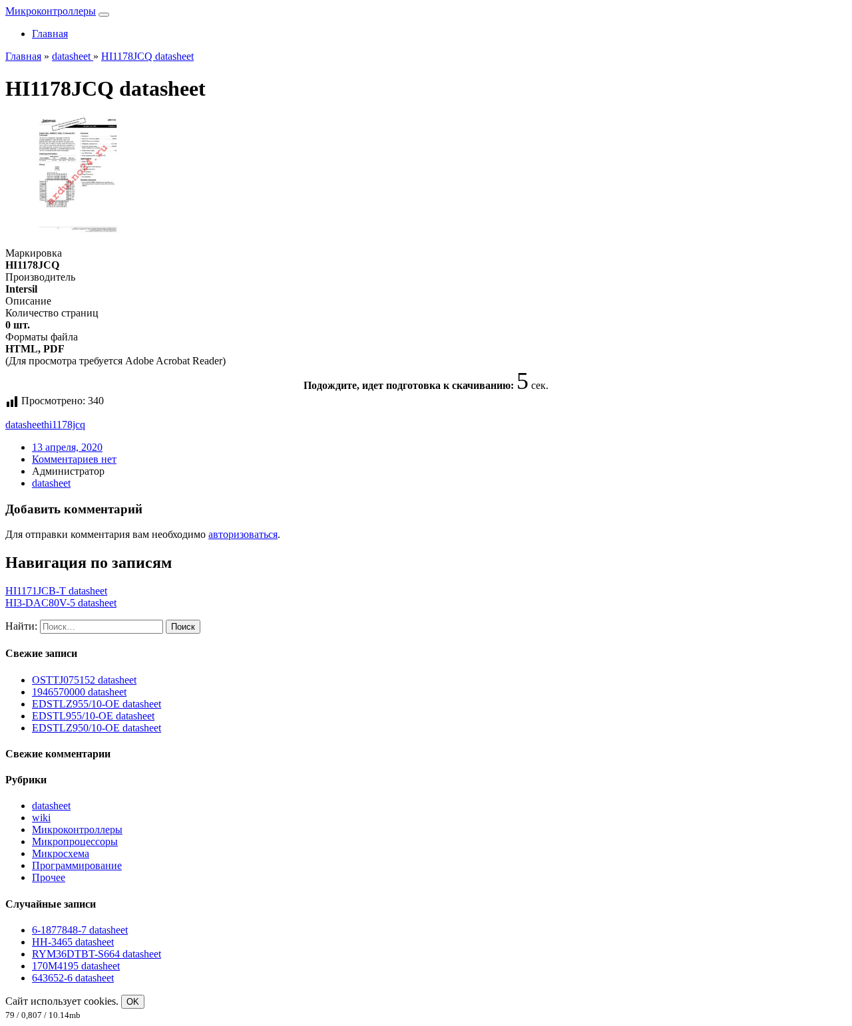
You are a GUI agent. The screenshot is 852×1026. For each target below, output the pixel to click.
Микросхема (60, 853)
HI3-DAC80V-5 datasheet (60, 602)
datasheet (24, 424)
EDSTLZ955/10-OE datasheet (96, 703)
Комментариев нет (74, 459)
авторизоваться (243, 534)
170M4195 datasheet (76, 965)
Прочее (48, 877)
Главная (50, 33)
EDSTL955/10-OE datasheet (93, 715)
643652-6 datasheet (73, 977)
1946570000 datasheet (79, 692)
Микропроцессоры (75, 841)
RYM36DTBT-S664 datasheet (96, 954)
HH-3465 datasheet (73, 942)
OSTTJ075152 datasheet (84, 680)
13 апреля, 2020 (67, 447)
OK (132, 1002)
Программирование (77, 865)
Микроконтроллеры (50, 11)
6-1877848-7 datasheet (80, 930)
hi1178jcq (64, 424)
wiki (41, 817)
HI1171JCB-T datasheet (56, 590)
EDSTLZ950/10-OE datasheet (96, 727)
